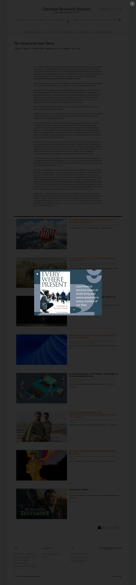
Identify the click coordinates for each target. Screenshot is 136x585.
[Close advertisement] (132, 3)
